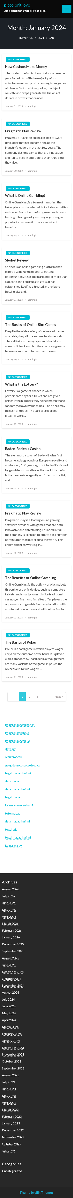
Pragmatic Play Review (23, 131)
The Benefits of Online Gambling (30, 578)
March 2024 (10, 1027)
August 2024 (10, 992)
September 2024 (13, 985)
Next (58, 696)
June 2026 (9, 903)
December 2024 (13, 971)
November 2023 (13, 1054)
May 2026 (9, 910)
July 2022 (8, 1151)
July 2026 (8, 896)
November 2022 (13, 1137)
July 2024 (8, 999)
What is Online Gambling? (25, 195)
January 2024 (11, 1040)
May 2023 (9, 1096)
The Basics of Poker (20, 642)
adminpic (32, 106)
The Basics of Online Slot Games (30, 324)
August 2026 (10, 889)
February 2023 (12, 1116)
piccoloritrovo (17, 5)
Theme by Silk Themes (36, 1192)
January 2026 (11, 937)
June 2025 (9, 965)
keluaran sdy (13, 845)
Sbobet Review (17, 260)
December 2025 (13, 944)
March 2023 (10, 1109)
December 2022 (13, 1130)
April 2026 (9, 916)
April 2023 (9, 1102)
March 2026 (10, 923)
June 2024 (9, 1006)
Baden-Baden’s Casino (23, 449)
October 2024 (11, 978)
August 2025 (10, 958)
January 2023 (11, 1123)
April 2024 (9, 1020)
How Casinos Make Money (26, 66)
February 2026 (12, 930)
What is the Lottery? (21, 384)
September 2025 (13, 951)
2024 (41, 37)
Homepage (26, 37)
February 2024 (12, 1034)
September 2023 (13, 1068)
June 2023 (9, 1089)
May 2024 (9, 1013)
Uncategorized (17, 59)
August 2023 (10, 1075)
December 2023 (13, 1047)
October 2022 (11, 1144)
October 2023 (11, 1061)
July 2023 (8, 1082)
